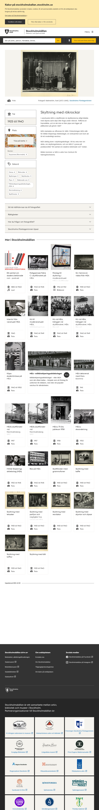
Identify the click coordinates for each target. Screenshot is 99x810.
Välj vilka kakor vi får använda (42, 22)
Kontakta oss (39, 657)
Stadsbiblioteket (10, 672)
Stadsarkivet (9, 677)
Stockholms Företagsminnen (80, 101)
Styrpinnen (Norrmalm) (17, 154)
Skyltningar (13, 176)
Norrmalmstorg (14, 190)
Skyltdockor (25, 176)
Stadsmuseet (9, 662)
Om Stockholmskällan (42, 662)
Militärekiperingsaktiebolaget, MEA (19, 185)
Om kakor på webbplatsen (44, 672)
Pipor (11, 180)
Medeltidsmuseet (11, 667)
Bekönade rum (22, 180)
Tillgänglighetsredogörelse (44, 667)
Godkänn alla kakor (15, 22)
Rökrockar (21, 172)
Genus (11, 172)
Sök (58, 40)
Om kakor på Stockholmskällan (15, 15)
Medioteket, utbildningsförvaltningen (17, 657)
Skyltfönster (13, 194)
